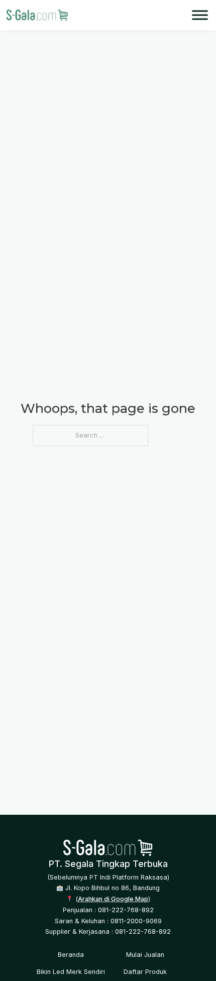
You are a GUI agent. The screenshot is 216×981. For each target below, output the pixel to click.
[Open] (200, 15)
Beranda (71, 954)
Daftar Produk (145, 971)
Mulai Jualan (145, 954)
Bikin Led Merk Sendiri (71, 971)
